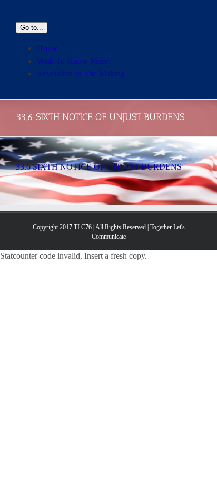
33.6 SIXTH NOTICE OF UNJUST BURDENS (99, 166)
